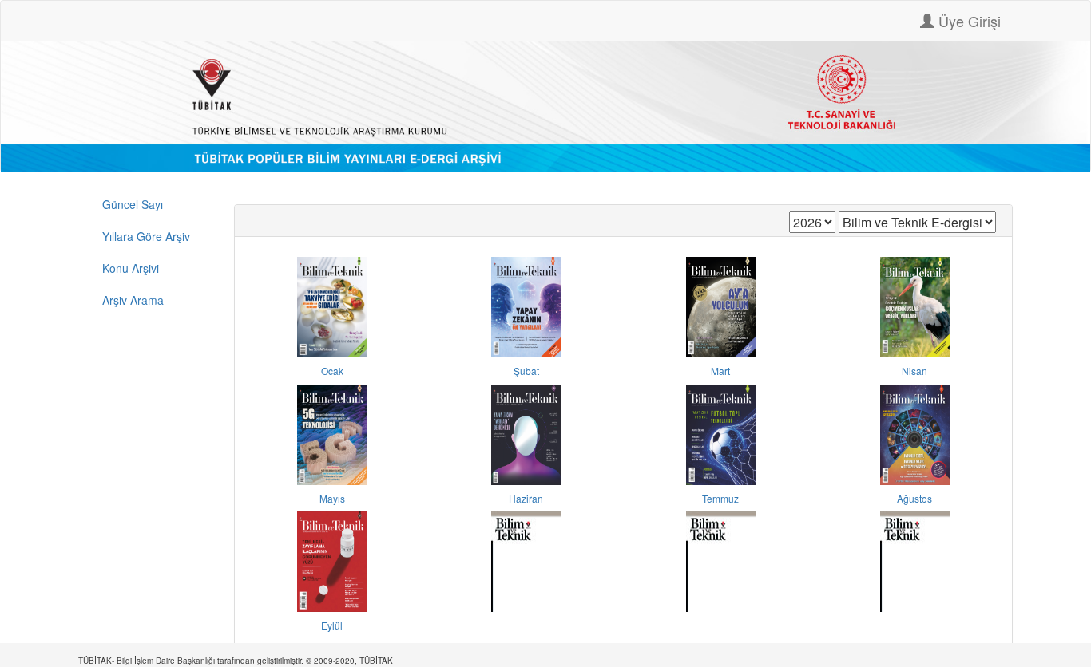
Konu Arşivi (130, 268)
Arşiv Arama (133, 300)
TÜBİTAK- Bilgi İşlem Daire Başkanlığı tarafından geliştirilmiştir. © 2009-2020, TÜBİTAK (235, 660)
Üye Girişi (967, 20)
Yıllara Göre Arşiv (146, 236)
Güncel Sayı (132, 204)
